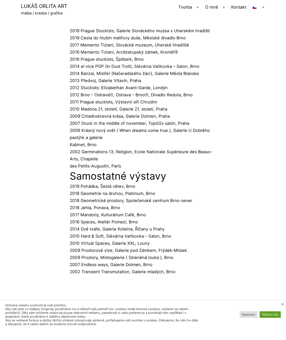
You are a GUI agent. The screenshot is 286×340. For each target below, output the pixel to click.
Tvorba (185, 7)
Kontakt (238, 7)
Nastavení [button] (248, 314)
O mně (211, 7)
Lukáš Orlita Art (44, 6)
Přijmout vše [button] (270, 314)
